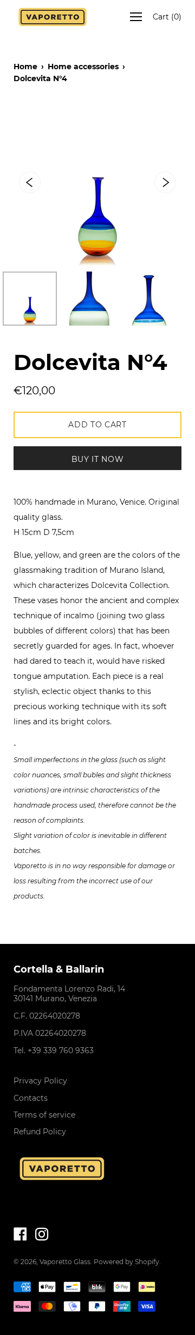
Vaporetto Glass (65, 1262)
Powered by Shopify (126, 1262)
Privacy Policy (40, 1081)
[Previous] (30, 182)
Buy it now (98, 459)
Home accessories (83, 66)
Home (25, 66)
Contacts (31, 1098)
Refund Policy (40, 1131)
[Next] (165, 182)
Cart (167, 17)
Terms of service (44, 1115)
